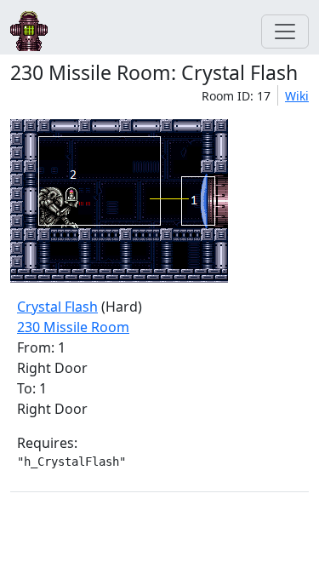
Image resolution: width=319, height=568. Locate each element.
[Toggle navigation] (285, 31)
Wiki (297, 96)
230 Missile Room (73, 327)
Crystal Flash (57, 306)
